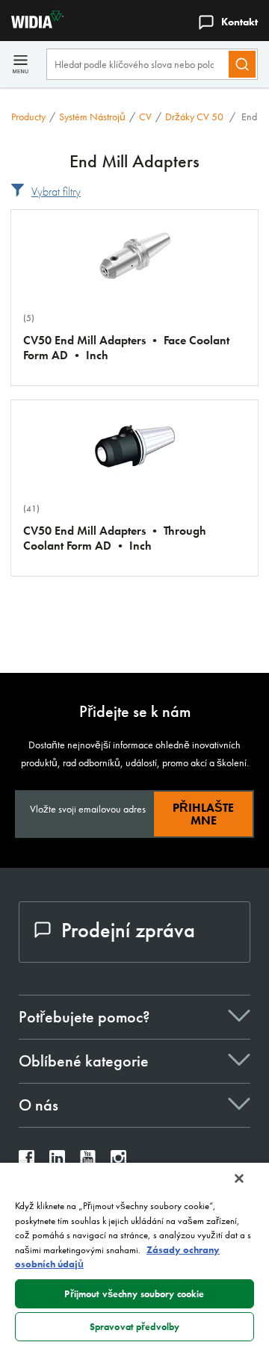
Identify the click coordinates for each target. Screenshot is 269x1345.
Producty (28, 116)
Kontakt (239, 21)
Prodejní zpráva (128, 930)
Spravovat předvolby (134, 1326)
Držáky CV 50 (195, 116)
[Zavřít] (239, 1178)
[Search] (242, 64)
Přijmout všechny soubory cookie (134, 1293)
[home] (32, 24)
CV (145, 116)
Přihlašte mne (203, 814)
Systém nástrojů (92, 116)
